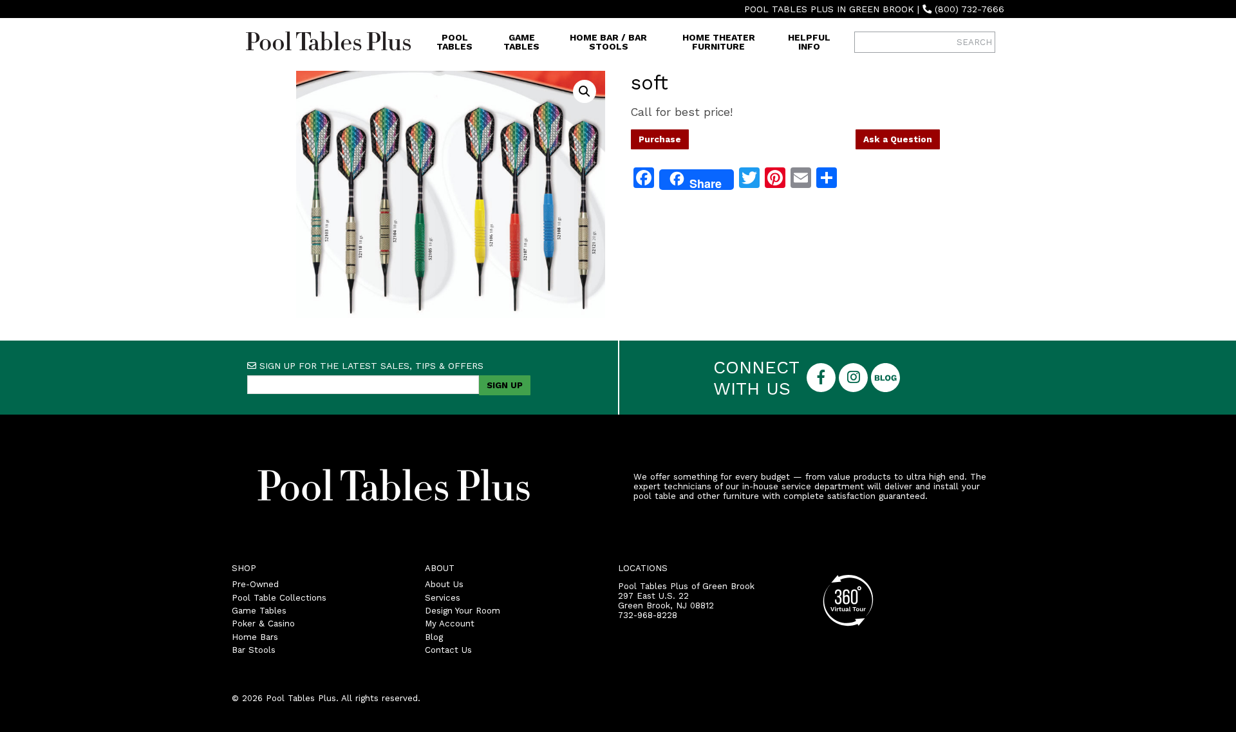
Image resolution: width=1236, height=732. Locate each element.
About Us (444, 584)
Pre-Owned (255, 584)
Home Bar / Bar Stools (608, 42)
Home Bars (255, 637)
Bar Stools (254, 650)
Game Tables (521, 42)
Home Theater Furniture (718, 42)
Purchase (660, 139)
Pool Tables (454, 42)
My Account (449, 623)
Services (442, 598)
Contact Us (448, 650)
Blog (434, 637)
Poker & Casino (263, 623)
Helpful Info (809, 42)
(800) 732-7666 (969, 9)
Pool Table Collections (279, 598)
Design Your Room (462, 610)
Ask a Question (897, 139)
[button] (584, 91)
